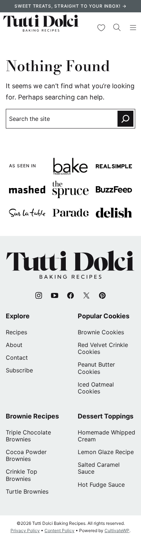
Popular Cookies (103, 316)
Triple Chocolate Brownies (28, 436)
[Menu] (133, 28)
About (14, 344)
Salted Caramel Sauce (99, 468)
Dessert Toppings (105, 416)
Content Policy (59, 530)
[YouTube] (55, 295)
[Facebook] (70, 295)
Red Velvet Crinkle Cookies (103, 348)
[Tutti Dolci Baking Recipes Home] (41, 28)
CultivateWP (116, 530)
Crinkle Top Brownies (21, 475)
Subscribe (19, 370)
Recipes (16, 332)
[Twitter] (86, 295)
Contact (17, 357)
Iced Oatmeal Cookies (96, 388)
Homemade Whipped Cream (106, 436)
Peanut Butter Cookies (96, 368)
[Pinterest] (102, 295)
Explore (18, 316)
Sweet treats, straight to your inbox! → (70, 6)
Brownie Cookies (101, 332)
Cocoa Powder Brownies (26, 455)
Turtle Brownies (27, 491)
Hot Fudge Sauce (101, 484)
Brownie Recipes (32, 416)
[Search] (117, 28)
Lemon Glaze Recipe (106, 452)
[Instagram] (39, 295)
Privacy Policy (25, 530)
